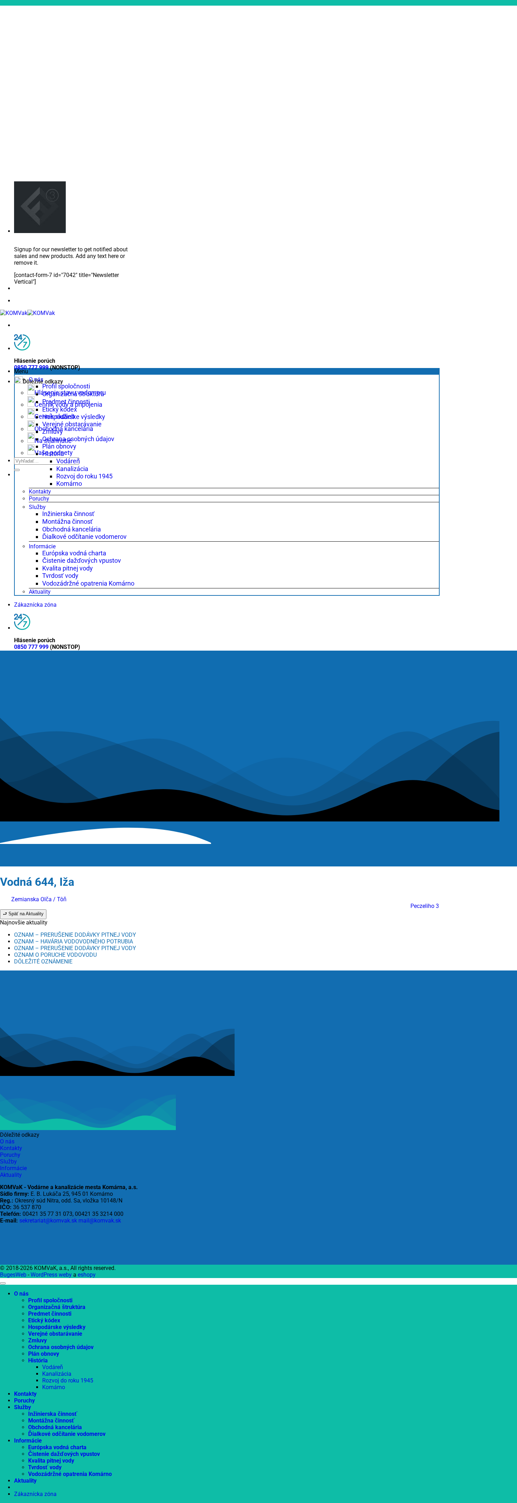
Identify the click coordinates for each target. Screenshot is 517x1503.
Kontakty (40, 491)
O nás (36, 379)
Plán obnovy (59, 446)
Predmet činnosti (66, 401)
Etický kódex (59, 409)
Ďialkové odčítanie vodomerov (84, 536)
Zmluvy (52, 431)
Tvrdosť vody (60, 575)
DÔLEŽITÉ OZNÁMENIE (43, 961)
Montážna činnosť (67, 521)
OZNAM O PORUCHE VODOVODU (55, 955)
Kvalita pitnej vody (67, 568)
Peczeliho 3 (424, 906)
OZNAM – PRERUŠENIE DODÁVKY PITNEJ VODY (75, 934)
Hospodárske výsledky (73, 416)
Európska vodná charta (74, 553)
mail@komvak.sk (99, 1220)
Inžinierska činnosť (68, 513)
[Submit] (17, 470)
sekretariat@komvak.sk (48, 1220)
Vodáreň (68, 461)
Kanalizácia (72, 468)
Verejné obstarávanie (72, 424)
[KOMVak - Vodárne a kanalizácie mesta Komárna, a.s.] (27, 313)
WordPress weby (51, 1274)
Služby (37, 507)
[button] (227, 371)
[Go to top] (3, 1283)
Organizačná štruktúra (73, 394)
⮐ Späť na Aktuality (23, 913)
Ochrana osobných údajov (78, 439)
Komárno (69, 483)
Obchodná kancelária (71, 529)
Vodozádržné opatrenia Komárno (88, 583)
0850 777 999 (31, 367)
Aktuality (40, 591)
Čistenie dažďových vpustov (81, 560)
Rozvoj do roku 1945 (84, 476)
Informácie (42, 546)
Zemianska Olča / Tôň (38, 899)
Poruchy (39, 498)
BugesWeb (13, 1274)
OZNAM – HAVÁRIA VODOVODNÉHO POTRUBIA (73, 941)
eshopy (87, 1274)
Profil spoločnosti (66, 386)
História (53, 453)
